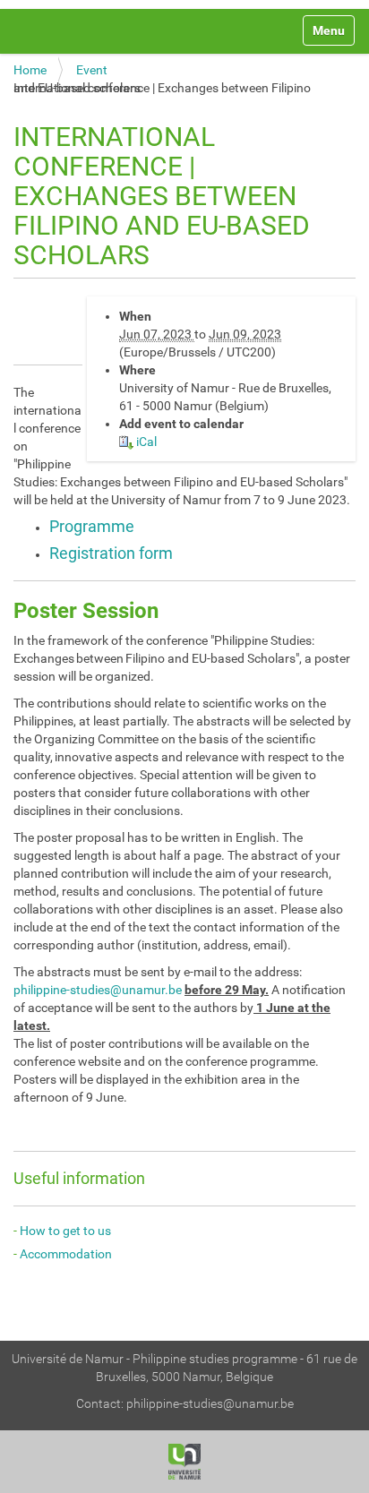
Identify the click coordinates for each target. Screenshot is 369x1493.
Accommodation (66, 1254)
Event (91, 70)
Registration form (111, 553)
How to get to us (65, 1230)
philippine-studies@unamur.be (97, 989)
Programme (91, 526)
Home (30, 70)
